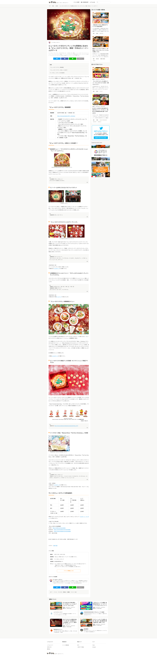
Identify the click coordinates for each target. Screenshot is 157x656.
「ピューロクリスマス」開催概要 (57, 67)
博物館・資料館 (102, 58)
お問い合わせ (49, 647)
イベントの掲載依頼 (65, 645)
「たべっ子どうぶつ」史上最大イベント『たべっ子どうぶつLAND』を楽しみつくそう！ (100, 83)
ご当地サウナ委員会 (80, 647)
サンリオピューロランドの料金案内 (57, 72)
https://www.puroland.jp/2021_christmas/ (66, 116)
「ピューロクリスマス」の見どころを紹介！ (59, 70)
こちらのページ (57, 268)
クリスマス (60, 592)
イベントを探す (77, 2)
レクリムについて (50, 645)
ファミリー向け (74, 592)
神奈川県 (97, 58)
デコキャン (99, 121)
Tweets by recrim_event (97, 142)
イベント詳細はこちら (69, 570)
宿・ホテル (101, 33)
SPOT (78, 645)
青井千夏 (55, 545)
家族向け (64, 592)
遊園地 (68, 592)
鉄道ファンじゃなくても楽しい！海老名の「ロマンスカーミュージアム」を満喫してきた (100, 50)
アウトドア (94, 121)
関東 (93, 33)
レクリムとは (92, 2)
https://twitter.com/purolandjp (59, 528)
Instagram (94, 647)
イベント (55, 592)
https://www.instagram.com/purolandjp (62, 531)
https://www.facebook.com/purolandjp (62, 529)
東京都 (97, 33)
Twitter (93, 645)
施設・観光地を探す (84, 2)
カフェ (94, 60)
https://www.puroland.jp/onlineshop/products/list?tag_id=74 (66, 425)
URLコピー (80, 58)
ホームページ (58, 296)
